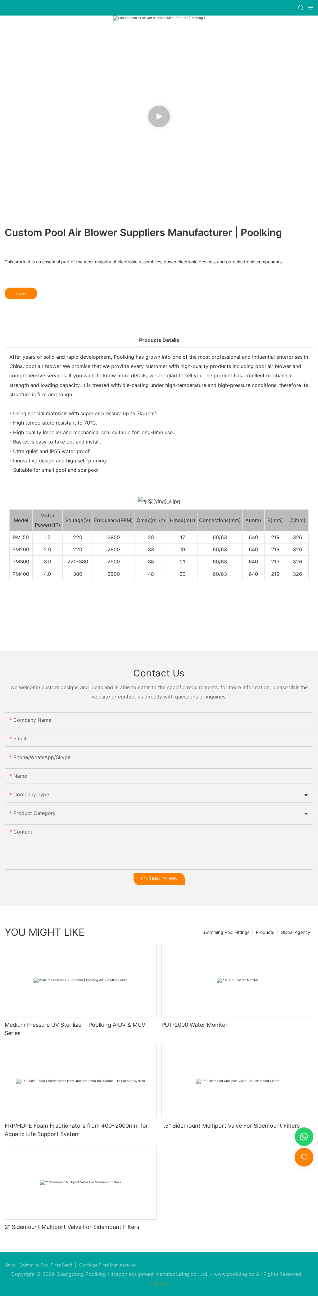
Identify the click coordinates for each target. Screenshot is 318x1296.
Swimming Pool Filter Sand (46, 1264)
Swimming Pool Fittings (225, 932)
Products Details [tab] (159, 340)
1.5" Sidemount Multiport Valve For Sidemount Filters (230, 1125)
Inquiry (21, 293)
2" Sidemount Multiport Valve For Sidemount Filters (72, 1227)
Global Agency (295, 932)
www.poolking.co (234, 1274)
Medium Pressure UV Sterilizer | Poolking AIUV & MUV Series (75, 1028)
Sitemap (159, 1283)
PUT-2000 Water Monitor (194, 1024)
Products (265, 932)
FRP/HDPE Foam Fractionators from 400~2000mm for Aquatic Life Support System (76, 1129)
